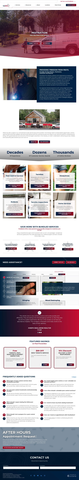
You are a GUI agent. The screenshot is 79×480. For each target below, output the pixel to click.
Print (20, 364)
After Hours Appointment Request (14, 447)
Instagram (44, 475)
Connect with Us (58, 262)
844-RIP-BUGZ (46, 43)
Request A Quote (71, 5)
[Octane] (71, 475)
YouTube (37, 475)
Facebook (31, 475)
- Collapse (73, 377)
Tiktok (48, 475)
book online (52, 418)
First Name (5, 465)
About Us (33, 142)
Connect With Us (33, 43)
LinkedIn (41, 475)
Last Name (42, 465)
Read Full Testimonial (39, 325)
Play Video (21, 84)
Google (34, 475)
